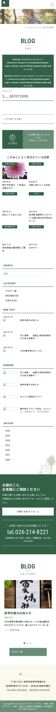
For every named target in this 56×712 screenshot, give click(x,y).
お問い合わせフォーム (28, 511)
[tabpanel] (28, 606)
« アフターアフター (13, 118)
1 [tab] (25, 643)
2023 (7, 445)
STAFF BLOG (11, 300)
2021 (7, 455)
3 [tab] (31, 643)
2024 (7, 440)
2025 (7, 435)
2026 (7, 431)
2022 (7, 450)
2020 (7, 460)
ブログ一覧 (11, 291)
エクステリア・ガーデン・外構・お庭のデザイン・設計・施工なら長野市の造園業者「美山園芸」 (28, 705)
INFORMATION (12, 296)
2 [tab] (28, 643)
